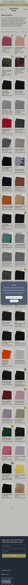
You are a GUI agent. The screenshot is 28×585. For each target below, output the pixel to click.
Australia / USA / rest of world (14, 297)
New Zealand (14, 300)
